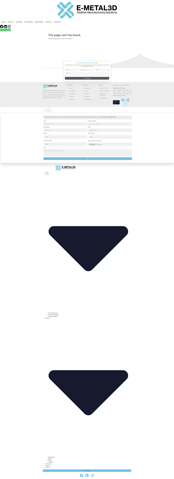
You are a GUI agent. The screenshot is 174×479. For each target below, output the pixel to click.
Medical (50, 458)
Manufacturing (51, 457)
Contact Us (48, 467)
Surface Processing (48, 140)
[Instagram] (9, 26)
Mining (49, 460)
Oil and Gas (50, 462)
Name (45, 120)
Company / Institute (92, 120)
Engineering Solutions (53, 316)
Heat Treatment (91, 133)
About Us (48, 465)
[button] (116, 102)
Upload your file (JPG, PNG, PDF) (95, 140)
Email (89, 127)
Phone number (47, 127)
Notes (45, 147)
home (47, 172)
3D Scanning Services (53, 313)
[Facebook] (1, 26)
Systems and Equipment (53, 314)
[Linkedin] (5, 26)
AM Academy (49, 463)
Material (45, 133)
